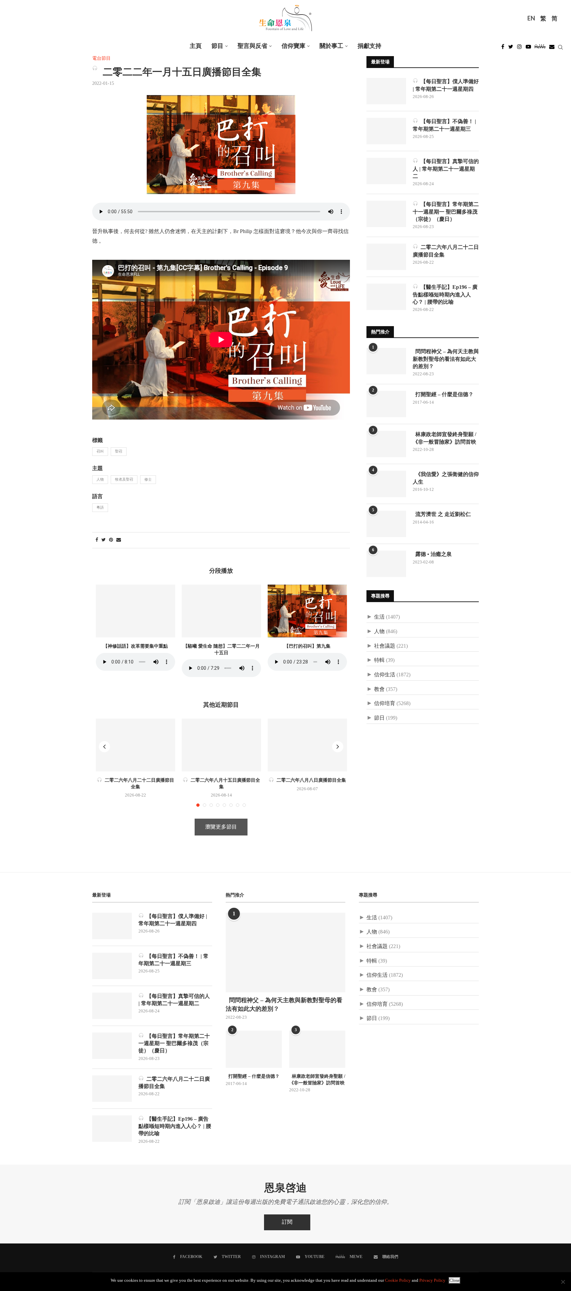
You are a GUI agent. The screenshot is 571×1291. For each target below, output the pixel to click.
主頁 (196, 46)
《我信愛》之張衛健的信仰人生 (446, 477)
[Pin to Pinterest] (111, 540)
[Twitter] (511, 48)
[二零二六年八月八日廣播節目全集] (307, 745)
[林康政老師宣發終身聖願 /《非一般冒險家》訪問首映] (386, 444)
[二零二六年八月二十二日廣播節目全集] (135, 745)
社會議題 (384, 646)
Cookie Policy (398, 1280)
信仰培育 (384, 703)
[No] (562, 1281)
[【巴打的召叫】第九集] (307, 611)
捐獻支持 (369, 46)
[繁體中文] (543, 19)
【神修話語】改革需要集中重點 (135, 646)
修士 (148, 480)
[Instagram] (519, 48)
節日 (379, 718)
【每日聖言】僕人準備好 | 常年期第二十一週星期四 (446, 85)
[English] (531, 19)
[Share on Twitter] (103, 540)
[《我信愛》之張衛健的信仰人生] (386, 484)
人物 (100, 480)
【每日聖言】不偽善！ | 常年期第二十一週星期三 (444, 125)
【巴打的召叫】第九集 (307, 646)
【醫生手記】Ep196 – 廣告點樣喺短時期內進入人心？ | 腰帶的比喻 (445, 294)
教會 (379, 689)
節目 (217, 46)
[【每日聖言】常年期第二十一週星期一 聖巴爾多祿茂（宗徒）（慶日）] (386, 214)
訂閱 (287, 1222)
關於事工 (331, 46)
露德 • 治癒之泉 (432, 554)
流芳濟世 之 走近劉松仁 (442, 514)
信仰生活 (384, 675)
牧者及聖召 (124, 480)
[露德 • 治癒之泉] (386, 564)
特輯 (379, 660)
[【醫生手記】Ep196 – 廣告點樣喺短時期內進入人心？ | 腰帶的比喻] (386, 297)
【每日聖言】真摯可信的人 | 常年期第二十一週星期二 (446, 168)
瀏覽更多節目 (221, 827)
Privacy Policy (432, 1280)
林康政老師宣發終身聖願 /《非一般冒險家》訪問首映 (444, 437)
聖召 (118, 452)
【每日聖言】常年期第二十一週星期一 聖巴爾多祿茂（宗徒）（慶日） (446, 211)
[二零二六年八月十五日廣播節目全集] (221, 745)
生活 (379, 617)
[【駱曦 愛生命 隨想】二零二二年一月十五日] (221, 611)
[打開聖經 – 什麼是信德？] (386, 404)
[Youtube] (528, 48)
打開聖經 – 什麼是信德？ (443, 394)
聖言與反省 (252, 46)
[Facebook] (503, 48)
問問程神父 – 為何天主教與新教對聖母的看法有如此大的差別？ (446, 359)
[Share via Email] (118, 540)
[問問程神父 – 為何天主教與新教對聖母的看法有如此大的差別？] (386, 361)
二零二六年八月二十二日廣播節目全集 (446, 250)
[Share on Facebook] (96, 540)
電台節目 (101, 58)
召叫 (100, 452)
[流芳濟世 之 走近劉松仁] (386, 524)
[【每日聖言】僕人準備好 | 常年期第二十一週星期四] (386, 91)
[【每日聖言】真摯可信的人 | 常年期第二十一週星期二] (386, 171)
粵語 (100, 508)
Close (454, 1280)
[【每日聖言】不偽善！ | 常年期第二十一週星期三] (386, 131)
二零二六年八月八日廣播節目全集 (310, 780)
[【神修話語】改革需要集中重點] (135, 611)
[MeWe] (540, 48)
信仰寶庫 (293, 46)
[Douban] (552, 48)
